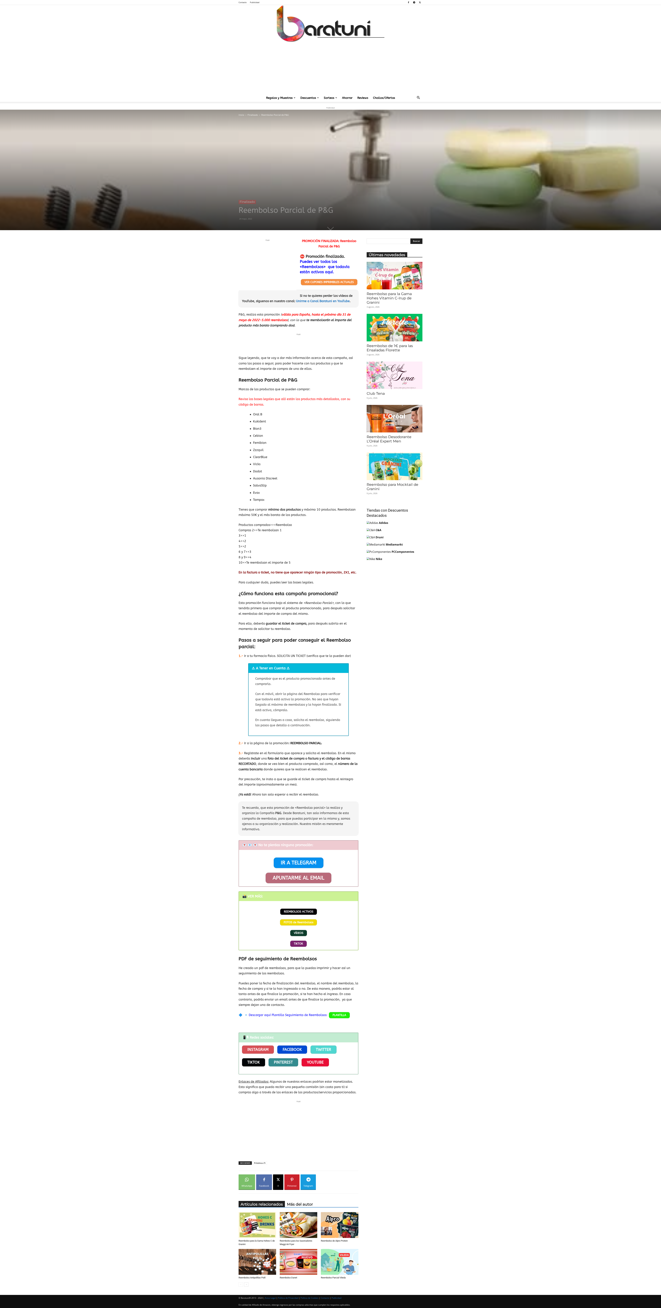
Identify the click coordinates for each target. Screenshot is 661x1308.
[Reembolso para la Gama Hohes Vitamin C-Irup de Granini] (394, 275)
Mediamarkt (394, 544)
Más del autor (300, 1204)
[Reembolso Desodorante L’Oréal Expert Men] (394, 418)
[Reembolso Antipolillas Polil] (257, 1262)
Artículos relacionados (262, 1204)
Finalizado (253, 115)
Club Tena (376, 393)
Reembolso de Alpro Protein (334, 1240)
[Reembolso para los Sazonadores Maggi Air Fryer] (298, 1225)
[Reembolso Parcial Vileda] (339, 1262)
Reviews (362, 98)
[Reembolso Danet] (298, 1262)
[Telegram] (414, 2)
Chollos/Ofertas (384, 98)
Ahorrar (347, 98)
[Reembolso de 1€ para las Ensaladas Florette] (394, 327)
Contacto (243, 2)
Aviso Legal (270, 1297)
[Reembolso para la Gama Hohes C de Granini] (257, 1225)
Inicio (241, 115)
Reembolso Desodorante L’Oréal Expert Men (389, 439)
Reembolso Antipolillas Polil (252, 1277)
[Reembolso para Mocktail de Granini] (394, 466)
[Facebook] (408, 2)
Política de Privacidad (288, 1297)
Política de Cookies (309, 1297)
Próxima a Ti (259, 1163)
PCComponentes (403, 552)
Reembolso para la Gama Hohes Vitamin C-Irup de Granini (389, 298)
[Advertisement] (330, 68)
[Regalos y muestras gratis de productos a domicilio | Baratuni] (330, 23)
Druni (380, 537)
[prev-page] (241, 1284)
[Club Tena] (394, 375)
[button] (418, 98)
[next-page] (246, 1284)
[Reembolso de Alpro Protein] (339, 1225)
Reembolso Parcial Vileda (333, 1277)
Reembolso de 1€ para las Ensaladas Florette (390, 348)
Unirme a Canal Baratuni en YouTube (323, 301)
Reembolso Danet (288, 1277)
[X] (419, 2)
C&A (378, 530)
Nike (379, 559)
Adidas (383, 523)
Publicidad (254, 2)
